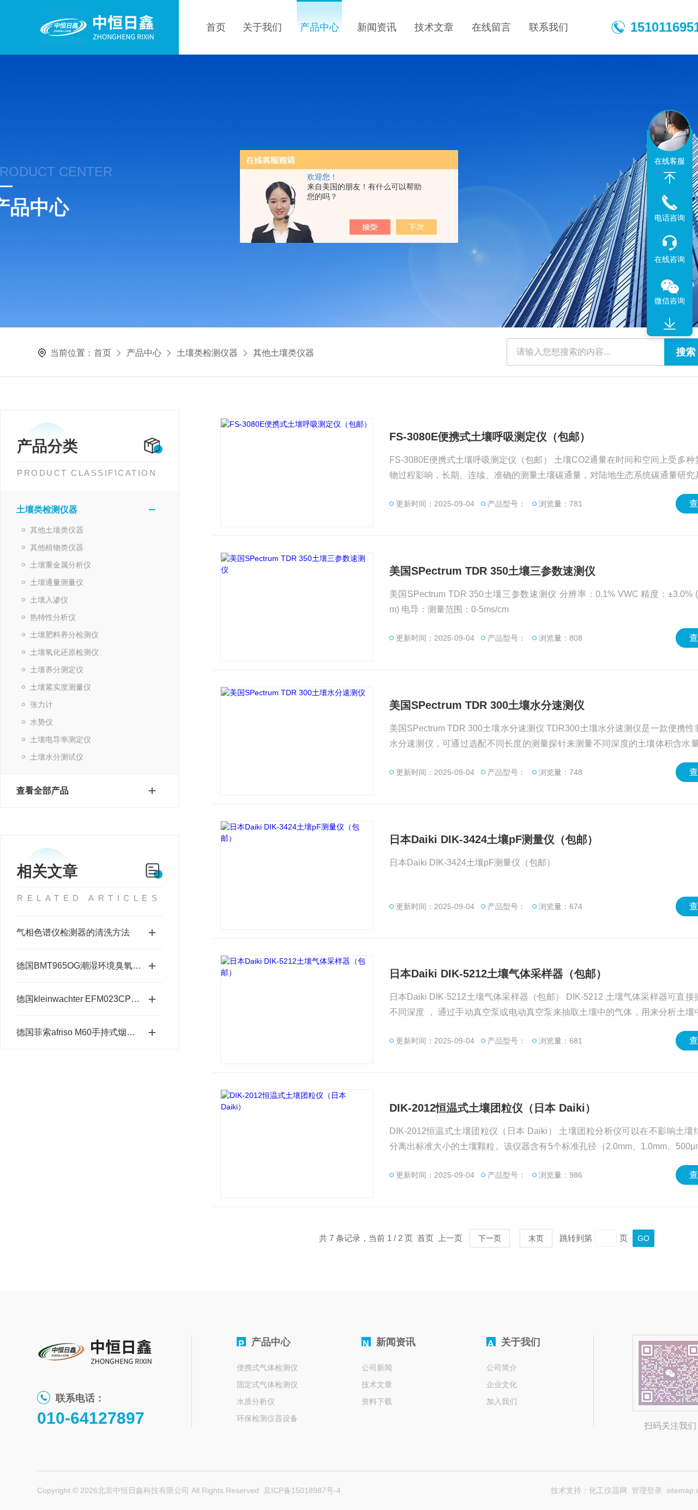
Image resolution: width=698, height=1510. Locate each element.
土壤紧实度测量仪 (60, 687)
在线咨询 (669, 259)
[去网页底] (669, 324)
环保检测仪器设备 (267, 1418)
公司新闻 (377, 1367)
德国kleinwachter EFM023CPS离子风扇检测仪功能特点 (89, 999)
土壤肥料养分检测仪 (64, 634)
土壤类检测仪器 (207, 352)
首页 (216, 27)
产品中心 (319, 27)
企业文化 (501, 1384)
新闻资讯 (376, 27)
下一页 (489, 1238)
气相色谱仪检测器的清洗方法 (73, 932)
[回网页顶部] (669, 178)
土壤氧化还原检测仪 (64, 652)
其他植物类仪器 (56, 547)
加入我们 (501, 1401)
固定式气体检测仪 (267, 1384)
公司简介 (501, 1367)
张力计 (41, 704)
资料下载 (377, 1401)
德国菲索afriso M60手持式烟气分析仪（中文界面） (89, 1032)
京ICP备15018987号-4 (302, 1490)
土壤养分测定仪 (56, 669)
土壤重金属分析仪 (60, 564)
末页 (536, 1238)
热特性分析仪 (53, 617)
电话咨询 (669, 217)
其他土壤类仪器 (56, 530)
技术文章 (434, 27)
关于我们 (262, 27)
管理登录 (646, 1490)
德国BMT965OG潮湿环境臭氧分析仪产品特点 (89, 965)
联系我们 (548, 27)
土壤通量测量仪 (56, 582)
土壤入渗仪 (49, 599)
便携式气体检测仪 (267, 1367)
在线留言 (491, 27)
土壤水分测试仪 (56, 757)
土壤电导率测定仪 (60, 739)
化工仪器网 (608, 1490)
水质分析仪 (256, 1401)
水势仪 (41, 722)
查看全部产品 (42, 790)
